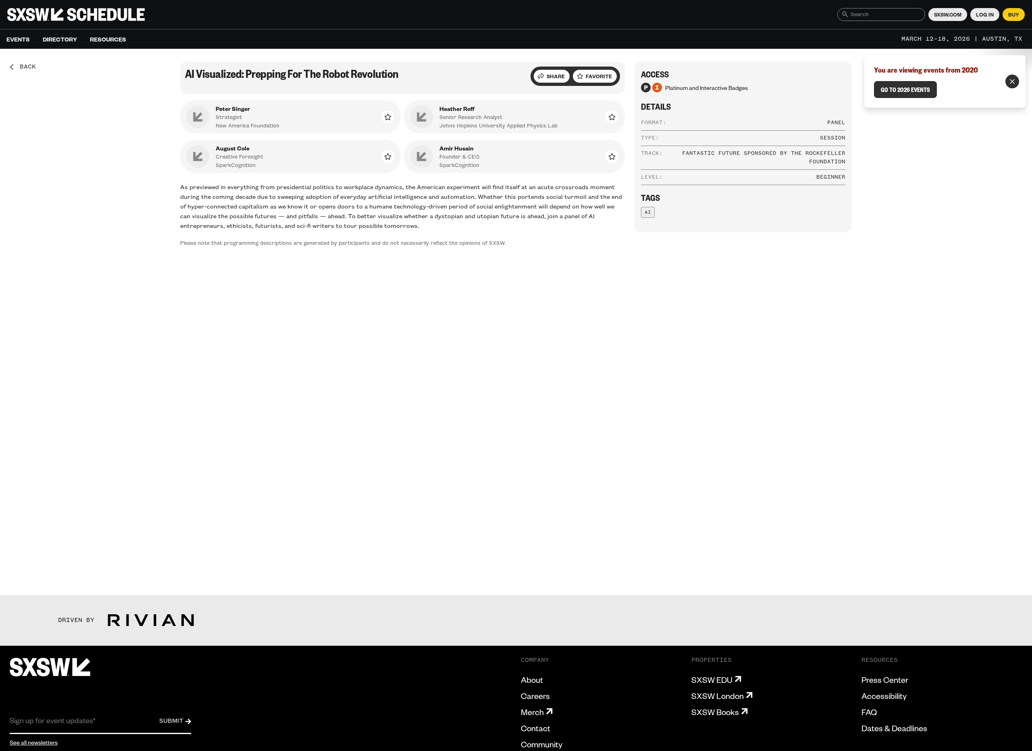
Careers (535, 696)
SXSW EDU (711, 679)
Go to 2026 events (905, 90)
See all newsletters (34, 742)
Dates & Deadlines (894, 728)
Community (541, 744)
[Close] (1012, 81)
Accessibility (884, 696)
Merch (532, 712)
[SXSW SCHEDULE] (76, 14)
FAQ (869, 712)
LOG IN (985, 14)
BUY (1013, 14)
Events (18, 39)
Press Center (884, 679)
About (532, 679)
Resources (108, 39)
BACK (25, 67)
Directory (60, 39)
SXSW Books (715, 712)
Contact (535, 728)
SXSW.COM (947, 14)
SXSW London (717, 696)
